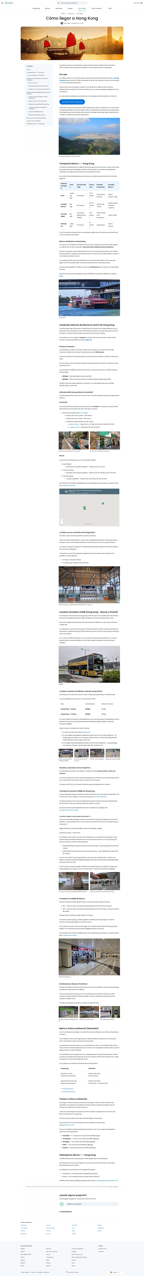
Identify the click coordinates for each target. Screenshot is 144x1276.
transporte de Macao (68, 485)
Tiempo (70, 8)
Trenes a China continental (33, 121)
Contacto (101, 1251)
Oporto (73, 1265)
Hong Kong (36, 8)
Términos (33, 1272)
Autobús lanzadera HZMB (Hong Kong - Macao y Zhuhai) (39, 93)
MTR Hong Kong (68, 1089)
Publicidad (46, 1272)
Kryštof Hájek (67, 23)
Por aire (28, 69)
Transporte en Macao (69, 935)
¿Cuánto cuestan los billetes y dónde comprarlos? (37, 97)
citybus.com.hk (74, 427)
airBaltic (23, 1248)
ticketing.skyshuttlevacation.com (107, 1181)
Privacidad (39, 1272)
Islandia (23, 1263)
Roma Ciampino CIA (77, 1254)
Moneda (23, 1231)
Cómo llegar (82, 8)
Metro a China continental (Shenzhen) (36, 118)
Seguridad (23, 1233)
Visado (48, 1233)
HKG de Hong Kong (100, 797)
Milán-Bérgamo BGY (26, 1254)
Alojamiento (101, 1228)
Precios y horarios (32, 83)
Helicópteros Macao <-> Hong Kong (36, 123)
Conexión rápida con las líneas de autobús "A (38, 108)
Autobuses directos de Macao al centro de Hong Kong (37, 79)
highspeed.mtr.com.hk (66, 1125)
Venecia (74, 1260)
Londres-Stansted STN (77, 1248)
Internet (74, 1233)
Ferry (73, 1228)
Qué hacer (58, 8)
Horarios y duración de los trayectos (37, 101)
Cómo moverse (96, 8)
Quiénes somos (103, 1248)
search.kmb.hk (74, 424)
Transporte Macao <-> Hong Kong (35, 72)
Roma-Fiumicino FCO (51, 1251)
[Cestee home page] (9, 3)
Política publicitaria (113, 1186)
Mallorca (48, 1265)
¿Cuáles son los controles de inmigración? (39, 89)
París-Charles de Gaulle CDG (79, 1257)
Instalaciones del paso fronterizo (36, 115)
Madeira (23, 1260)
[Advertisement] (39, 140)
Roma (73, 1263)
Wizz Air (22, 1257)
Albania (48, 1263)
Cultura (100, 1231)
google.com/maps (81, 413)
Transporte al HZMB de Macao (36, 111)
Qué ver (47, 8)
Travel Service (49, 1257)
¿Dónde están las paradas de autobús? (38, 86)
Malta (47, 1260)
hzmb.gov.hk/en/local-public (68, 810)
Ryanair (23, 1251)
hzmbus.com (86, 732)
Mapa (73, 1231)
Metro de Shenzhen (69, 1092)
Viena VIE (48, 1248)
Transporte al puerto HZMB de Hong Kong (38, 104)
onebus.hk (88, 340)
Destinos (63, 13)
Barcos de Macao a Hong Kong (36, 75)
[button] (2, 3)
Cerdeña (74, 1251)
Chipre (22, 1265)
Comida (48, 1231)
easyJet (48, 1254)
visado (110, 108)
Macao (105, 167)
